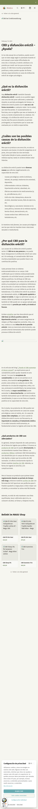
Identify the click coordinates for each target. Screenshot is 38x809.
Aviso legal (20, 804)
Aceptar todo (19, 791)
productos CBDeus (8, 453)
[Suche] (17, 8)
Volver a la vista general (11, 13)
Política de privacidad (9, 804)
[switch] (4, 806)
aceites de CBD (28, 481)
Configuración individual (19, 800)
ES (24, 8)
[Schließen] (36, 2)
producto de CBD (8, 448)
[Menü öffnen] (34, 8)
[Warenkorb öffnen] (30, 8)
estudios (10, 314)
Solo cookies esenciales (19, 795)
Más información (8, 786)
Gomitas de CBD (18, 463)
